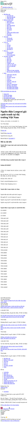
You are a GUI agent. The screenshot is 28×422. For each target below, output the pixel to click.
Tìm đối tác (9, 53)
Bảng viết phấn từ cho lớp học (8, 338)
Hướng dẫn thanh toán (9, 383)
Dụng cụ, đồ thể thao (12, 84)
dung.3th (9, 133)
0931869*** (12, 138)
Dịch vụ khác (10, 52)
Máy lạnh (9, 60)
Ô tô (8, 43)
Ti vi (8, 31)
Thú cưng (9, 76)
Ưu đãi (5, 379)
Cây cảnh (9, 83)
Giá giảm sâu (10, 15)
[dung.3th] (3, 130)
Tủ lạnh (9, 57)
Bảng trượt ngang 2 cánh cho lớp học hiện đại (12, 307)
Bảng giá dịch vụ (8, 375)
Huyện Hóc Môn (8, 96)
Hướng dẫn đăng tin (9, 382)
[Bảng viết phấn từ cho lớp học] (9, 337)
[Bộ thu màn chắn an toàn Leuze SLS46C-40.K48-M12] (14, 326)
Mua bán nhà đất (11, 17)
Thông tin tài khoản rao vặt (10, 380)
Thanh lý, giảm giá (11, 81)
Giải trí (8, 78)
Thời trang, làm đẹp (11, 74)
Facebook (6, 391)
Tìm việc (9, 41)
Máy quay (9, 28)
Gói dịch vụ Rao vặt (7, 7)
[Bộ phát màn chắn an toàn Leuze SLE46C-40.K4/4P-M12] (14, 347)
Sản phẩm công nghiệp (12, 87)
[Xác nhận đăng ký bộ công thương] (10, 405)
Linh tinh (9, 80)
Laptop (8, 24)
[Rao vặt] (6, 5)
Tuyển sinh (9, 38)
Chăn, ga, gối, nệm (11, 64)
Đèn (8, 69)
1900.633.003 (4, 387)
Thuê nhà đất (10, 18)
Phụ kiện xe (10, 49)
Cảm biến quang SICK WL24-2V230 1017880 (12, 317)
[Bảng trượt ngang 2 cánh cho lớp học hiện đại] (12, 306)
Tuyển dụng (10, 39)
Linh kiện (9, 35)
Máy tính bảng (10, 22)
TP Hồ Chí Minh (8, 95)
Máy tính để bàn (11, 25)
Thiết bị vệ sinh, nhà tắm (13, 70)
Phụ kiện (9, 34)
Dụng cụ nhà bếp (11, 66)
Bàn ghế (9, 62)
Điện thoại (9, 21)
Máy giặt (9, 59)
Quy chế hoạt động (8, 376)
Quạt (8, 67)
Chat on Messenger (14, 420)
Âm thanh (9, 29)
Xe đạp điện (10, 48)
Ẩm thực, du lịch (11, 77)
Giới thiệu (6, 372)
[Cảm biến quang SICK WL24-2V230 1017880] (13, 315)
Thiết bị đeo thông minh (13, 32)
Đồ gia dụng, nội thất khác (13, 71)
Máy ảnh (9, 27)
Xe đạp (8, 46)
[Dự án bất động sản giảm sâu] (8, 91)
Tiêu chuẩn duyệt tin (9, 378)
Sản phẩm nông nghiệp (12, 88)
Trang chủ (6, 94)
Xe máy (9, 45)
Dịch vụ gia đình (11, 55)
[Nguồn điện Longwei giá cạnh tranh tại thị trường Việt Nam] (14, 105)
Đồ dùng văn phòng (12, 85)
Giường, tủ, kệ (10, 63)
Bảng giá (6, 373)
